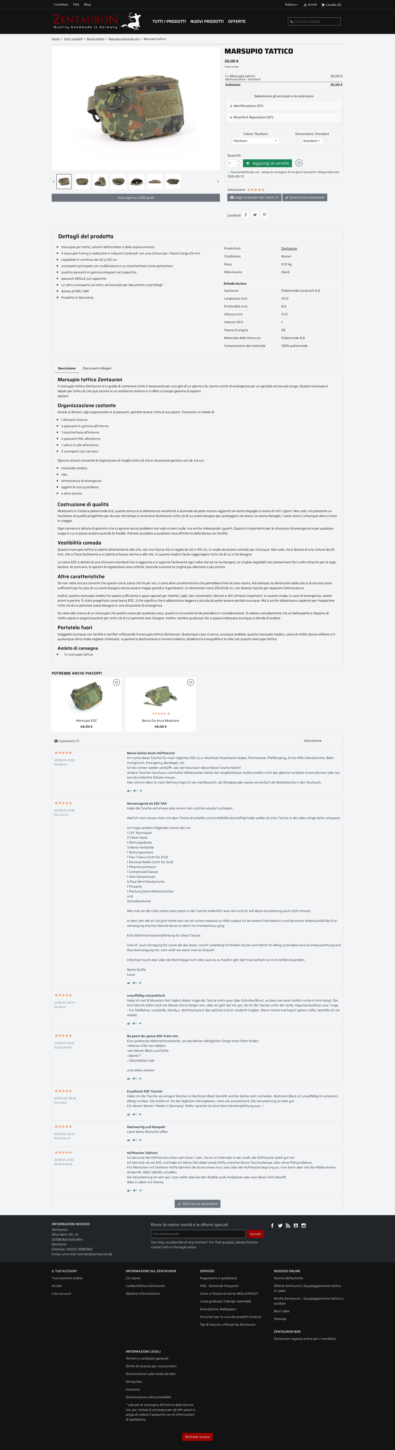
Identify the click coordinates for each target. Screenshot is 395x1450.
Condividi (245, 214)
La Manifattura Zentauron (145, 1285)
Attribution (134, 1381)
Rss (288, 1226)
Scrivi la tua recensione (306, 197)
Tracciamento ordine (67, 1278)
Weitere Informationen (143, 1293)
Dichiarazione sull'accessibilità (148, 1397)
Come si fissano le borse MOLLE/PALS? (229, 1293)
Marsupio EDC (86, 720)
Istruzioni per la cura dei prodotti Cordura (230, 1316)
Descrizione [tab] (67, 368)
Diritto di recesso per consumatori (151, 1366)
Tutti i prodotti (169, 21)
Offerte (237, 21)
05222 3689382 (79, 1249)
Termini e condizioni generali (147, 1358)
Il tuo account (64, 1271)
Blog (87, 4)
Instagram (304, 1226)
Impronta (133, 1389)
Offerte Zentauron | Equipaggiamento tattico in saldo (307, 1288)
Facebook (272, 1226)
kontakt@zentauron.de (95, 1254)
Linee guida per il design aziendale (225, 1301)
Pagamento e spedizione (218, 1278)
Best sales (281, 1311)
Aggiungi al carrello (267, 163)
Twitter (280, 1226)
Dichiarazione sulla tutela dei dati (151, 1373)
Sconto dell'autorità (288, 1278)
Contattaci (61, 4)
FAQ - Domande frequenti (219, 1285)
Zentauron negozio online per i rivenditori (305, 1338)
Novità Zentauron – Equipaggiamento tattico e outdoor (308, 1301)
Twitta (255, 214)
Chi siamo (133, 1278)
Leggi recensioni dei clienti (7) (256, 197)
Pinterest (264, 214)
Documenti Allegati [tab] (97, 368)
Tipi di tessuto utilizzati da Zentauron (228, 1324)
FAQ (76, 4)
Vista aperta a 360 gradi (136, 197)
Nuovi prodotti (207, 21)
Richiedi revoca (197, 1436)
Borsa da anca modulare (160, 720)
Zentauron (289, 248)
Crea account (61, 1293)
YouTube (296, 1226)
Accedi (56, 1285)
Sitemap (280, 1318)
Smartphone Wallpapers (218, 1309)
